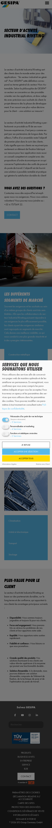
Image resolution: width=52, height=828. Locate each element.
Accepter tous (26, 458)
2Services (15, 436)
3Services (15, 422)
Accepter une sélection (26, 451)
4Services (15, 429)
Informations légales (9, 464)
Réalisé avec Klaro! (43, 464)
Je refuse (26, 445)
